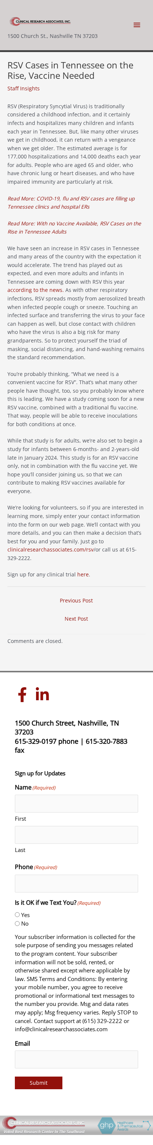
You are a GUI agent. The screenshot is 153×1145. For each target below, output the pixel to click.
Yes (25, 915)
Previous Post (76, 600)
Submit (39, 1082)
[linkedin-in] (44, 694)
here (83, 574)
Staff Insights (23, 88)
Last (20, 849)
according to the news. (35, 289)
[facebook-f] (24, 694)
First (20, 818)
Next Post (76, 618)
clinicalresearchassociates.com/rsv (50, 549)
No (25, 923)
